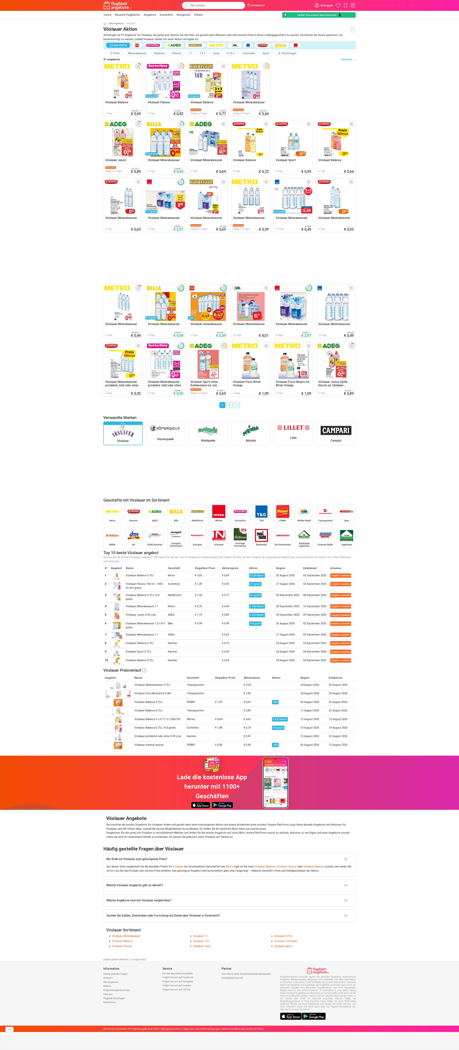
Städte (198, 14)
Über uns (108, 994)
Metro (229, 866)
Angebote (150, 14)
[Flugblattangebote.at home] (117, 5)
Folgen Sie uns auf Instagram (177, 981)
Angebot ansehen (340, 575)
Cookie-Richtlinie (254, 1028)
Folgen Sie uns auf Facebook (177, 977)
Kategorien (183, 14)
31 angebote (111, 59)
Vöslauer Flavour (286, 866)
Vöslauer (178, 866)
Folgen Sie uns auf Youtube (176, 985)
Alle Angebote (116, 23)
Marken (107, 986)
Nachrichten (109, 1002)
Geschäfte (166, 14)
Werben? (108, 977)
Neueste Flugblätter (127, 14)
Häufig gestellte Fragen (115, 974)
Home (107, 14)
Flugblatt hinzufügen (114, 998)
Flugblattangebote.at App (116, 990)
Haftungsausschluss (170, 1028)
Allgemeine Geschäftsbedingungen (201, 1028)
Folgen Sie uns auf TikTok (176, 989)
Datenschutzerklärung (232, 1028)
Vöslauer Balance (264, 866)
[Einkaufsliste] (353, 5)
